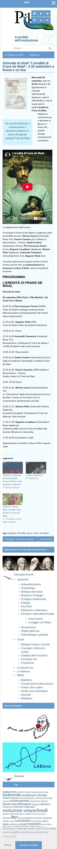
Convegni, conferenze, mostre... (20, 539)
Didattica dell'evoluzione (34, 655)
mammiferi (38, 818)
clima (21, 798)
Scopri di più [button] (9, 836)
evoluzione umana (19, 810)
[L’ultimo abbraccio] (36, 467)
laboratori (6, 818)
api (46, 792)
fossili (42, 810)
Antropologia (28, 588)
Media (20, 675)
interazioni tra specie (38, 814)
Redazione (34, 55)
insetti (27, 814)
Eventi (20, 639)
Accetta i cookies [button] (29, 845)
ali (18, 792)
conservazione (19, 800)
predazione (14, 824)
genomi (13, 814)
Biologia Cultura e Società (35, 644)
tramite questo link (12, 264)
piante (6, 824)
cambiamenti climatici (34, 795)
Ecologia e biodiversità (33, 599)
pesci (45, 821)
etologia (11, 533)
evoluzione (7, 807)
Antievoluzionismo (31, 584)
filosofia (21, 533)
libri (14, 817)
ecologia (35, 804)
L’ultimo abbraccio (34, 475)
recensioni (34, 824)
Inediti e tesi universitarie (34, 691)
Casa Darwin (35, 618)
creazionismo (35, 801)
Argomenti (22, 579)
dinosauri (24, 804)
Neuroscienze (28, 627)
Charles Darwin (10, 798)
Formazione (46, 539)
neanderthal (23, 820)
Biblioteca (26, 680)
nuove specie (36, 821)
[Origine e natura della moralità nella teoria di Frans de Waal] (13, 499)
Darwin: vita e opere (32, 687)
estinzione (44, 804)
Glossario (19, 776)
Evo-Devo (26, 606)
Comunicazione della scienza (37, 683)
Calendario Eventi (23, 574)
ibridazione (21, 814)
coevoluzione (29, 798)
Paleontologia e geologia (34, 634)
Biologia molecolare (32, 591)
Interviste (26, 694)
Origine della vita (30, 631)
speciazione (46, 824)
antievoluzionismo (38, 792)
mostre (11, 821)
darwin (44, 801)
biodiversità (12, 795)
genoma (6, 814)
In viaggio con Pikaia (39, 622)
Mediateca (26, 698)
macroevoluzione (25, 818)
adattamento (9, 792)
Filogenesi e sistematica (34, 610)
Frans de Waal (41, 533)
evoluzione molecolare (24, 806)
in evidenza (23, 671)
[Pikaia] (33, 29)
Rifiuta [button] (7, 845)
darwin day (10, 804)
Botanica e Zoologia (32, 595)
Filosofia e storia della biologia (37, 613)
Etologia (25, 602)
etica (29, 533)
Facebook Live (29, 659)
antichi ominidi (25, 792)
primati (22, 824)
